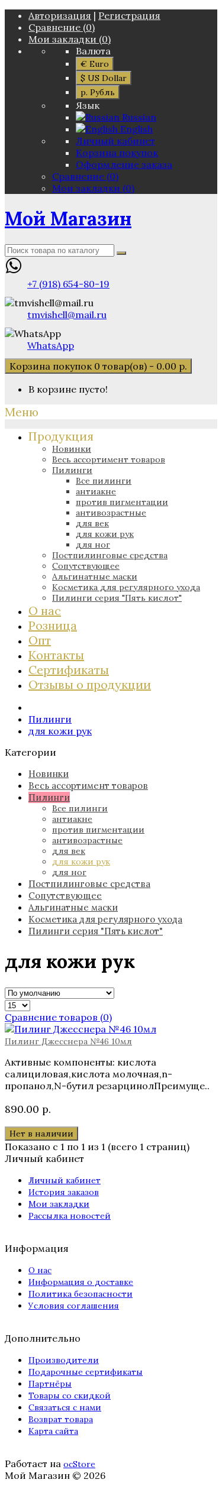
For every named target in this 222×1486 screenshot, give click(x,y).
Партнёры (50, 1383)
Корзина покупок (117, 152)
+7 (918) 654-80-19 (68, 284)
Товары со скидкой (69, 1395)
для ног (93, 544)
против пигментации (122, 502)
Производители (63, 1360)
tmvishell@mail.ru (67, 314)
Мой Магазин (68, 218)
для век (92, 523)
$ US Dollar (104, 78)
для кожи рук (105, 534)
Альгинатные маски (94, 576)
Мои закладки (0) (69, 39)
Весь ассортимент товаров (108, 459)
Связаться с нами (64, 1407)
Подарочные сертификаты (85, 1372)
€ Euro (95, 64)
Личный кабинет (115, 141)
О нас (40, 1270)
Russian (138, 117)
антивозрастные (111, 512)
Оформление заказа (124, 164)
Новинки (71, 448)
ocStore (79, 1464)
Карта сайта (53, 1431)
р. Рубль (98, 92)
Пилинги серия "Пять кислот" (117, 598)
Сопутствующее (86, 566)
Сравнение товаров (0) (58, 1017)
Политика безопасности (80, 1293)
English (135, 129)
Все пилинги (103, 480)
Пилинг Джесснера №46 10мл (68, 1041)
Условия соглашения (73, 1305)
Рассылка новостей (69, 1215)
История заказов (63, 1192)
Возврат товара (60, 1419)
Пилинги (72, 470)
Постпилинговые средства (110, 555)
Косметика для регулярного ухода (126, 587)
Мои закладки (58, 1204)
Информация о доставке (80, 1282)
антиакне (96, 491)
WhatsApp (50, 345)
